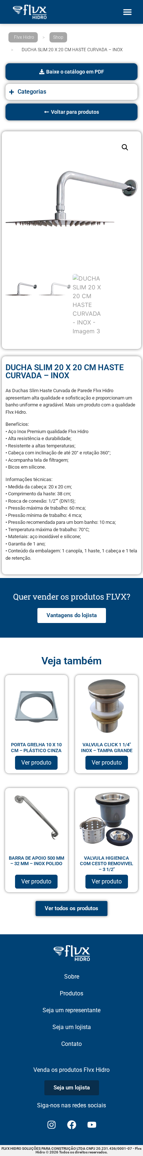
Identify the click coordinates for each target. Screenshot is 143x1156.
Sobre (71, 976)
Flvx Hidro (24, 37)
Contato (71, 1043)
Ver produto (36, 762)
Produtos (71, 993)
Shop (58, 37)
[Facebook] (71, 1125)
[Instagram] (51, 1125)
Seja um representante (71, 1010)
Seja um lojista (71, 1027)
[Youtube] (91, 1125)
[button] (128, 12)
